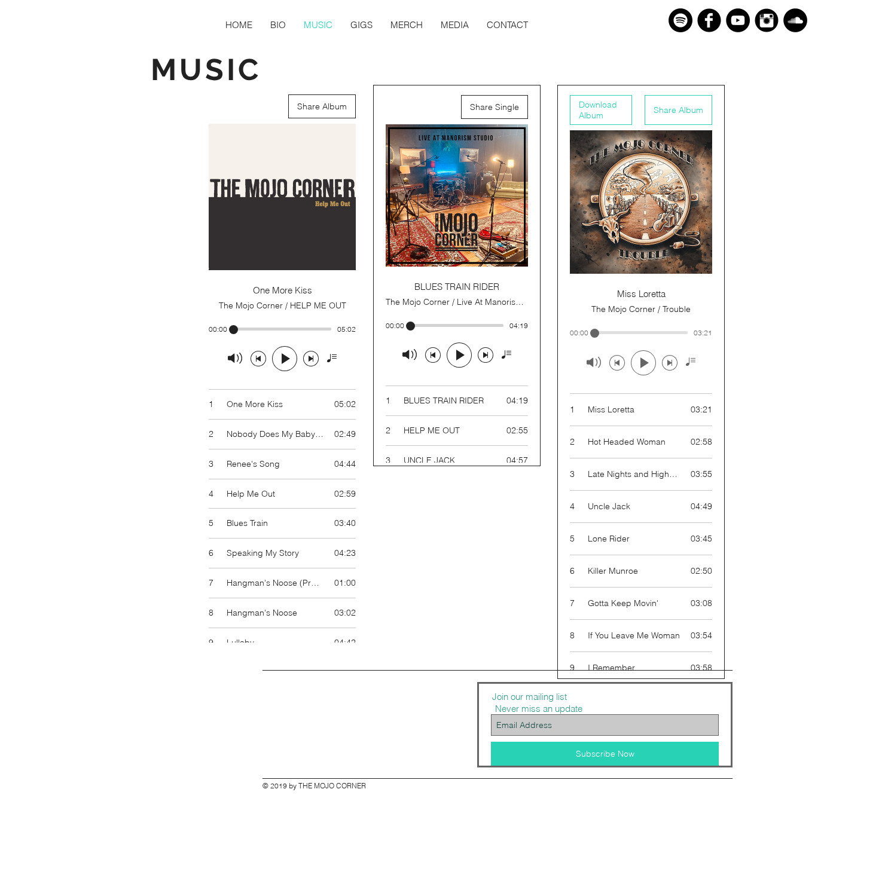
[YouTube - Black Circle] (738, 20)
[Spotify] (680, 20)
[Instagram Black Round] (767, 20)
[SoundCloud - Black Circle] (795, 20)
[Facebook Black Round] (709, 20)
